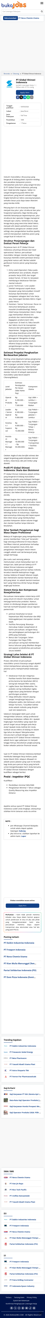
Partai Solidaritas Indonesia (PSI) (20, 970)
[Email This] (31, 97)
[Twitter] (15, 1308)
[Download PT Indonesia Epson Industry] (6, 1286)
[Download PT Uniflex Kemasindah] (6, 1195)
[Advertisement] (22, 46)
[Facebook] (11, 1308)
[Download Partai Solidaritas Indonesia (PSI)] (6, 1244)
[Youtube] (26, 1308)
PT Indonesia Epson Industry (22, 1286)
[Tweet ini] (21, 97)
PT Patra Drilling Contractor (21, 1280)
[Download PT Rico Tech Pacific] (6, 1189)
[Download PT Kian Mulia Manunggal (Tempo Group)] (6, 1237)
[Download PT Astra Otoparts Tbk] (6, 1070)
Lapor (23, 836)
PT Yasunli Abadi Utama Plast (22, 1064)
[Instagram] (19, 1308)
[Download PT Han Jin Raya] (6, 1183)
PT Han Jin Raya (16, 1183)
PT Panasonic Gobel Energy (21, 1052)
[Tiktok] (30, 1308)
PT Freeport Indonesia (15, 949)
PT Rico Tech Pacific (18, 1189)
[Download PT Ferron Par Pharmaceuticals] (6, 1076)
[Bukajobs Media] (14, 5)
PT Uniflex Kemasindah (20, 1196)
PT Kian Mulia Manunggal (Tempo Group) (24, 963)
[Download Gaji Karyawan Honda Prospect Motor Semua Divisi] (6, 1106)
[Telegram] (24, 97)
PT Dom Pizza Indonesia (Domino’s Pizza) (24, 977)
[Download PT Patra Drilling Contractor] (6, 1280)
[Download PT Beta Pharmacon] (6, 1058)
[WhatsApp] (28, 97)
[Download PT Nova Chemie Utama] (6, 1177)
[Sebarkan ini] (17, 97)
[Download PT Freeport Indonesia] (6, 1225)
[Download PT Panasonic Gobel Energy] (6, 1052)
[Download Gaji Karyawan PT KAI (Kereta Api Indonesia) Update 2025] (6, 1094)
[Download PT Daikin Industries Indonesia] (6, 1046)
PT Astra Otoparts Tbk (19, 1070)
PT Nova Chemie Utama (22, 18)
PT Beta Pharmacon (18, 1058)
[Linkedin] (22, 1308)
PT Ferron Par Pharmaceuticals (23, 1076)
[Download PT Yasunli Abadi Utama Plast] (6, 1064)
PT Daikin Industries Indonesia (19, 942)
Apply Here (24, 92)
